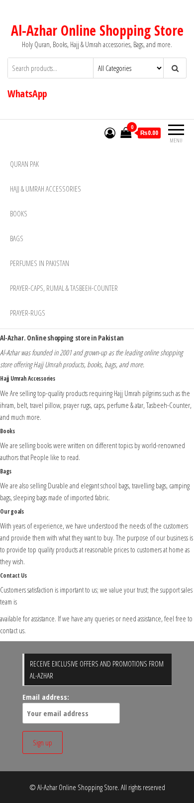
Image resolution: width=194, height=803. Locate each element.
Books (18, 213)
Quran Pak (24, 164)
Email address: (45, 697)
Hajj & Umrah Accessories (45, 189)
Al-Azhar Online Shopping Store (97, 30)
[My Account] (109, 132)
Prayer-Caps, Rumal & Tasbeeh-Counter (64, 288)
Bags (16, 238)
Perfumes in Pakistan (39, 263)
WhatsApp (27, 93)
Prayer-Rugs (27, 313)
